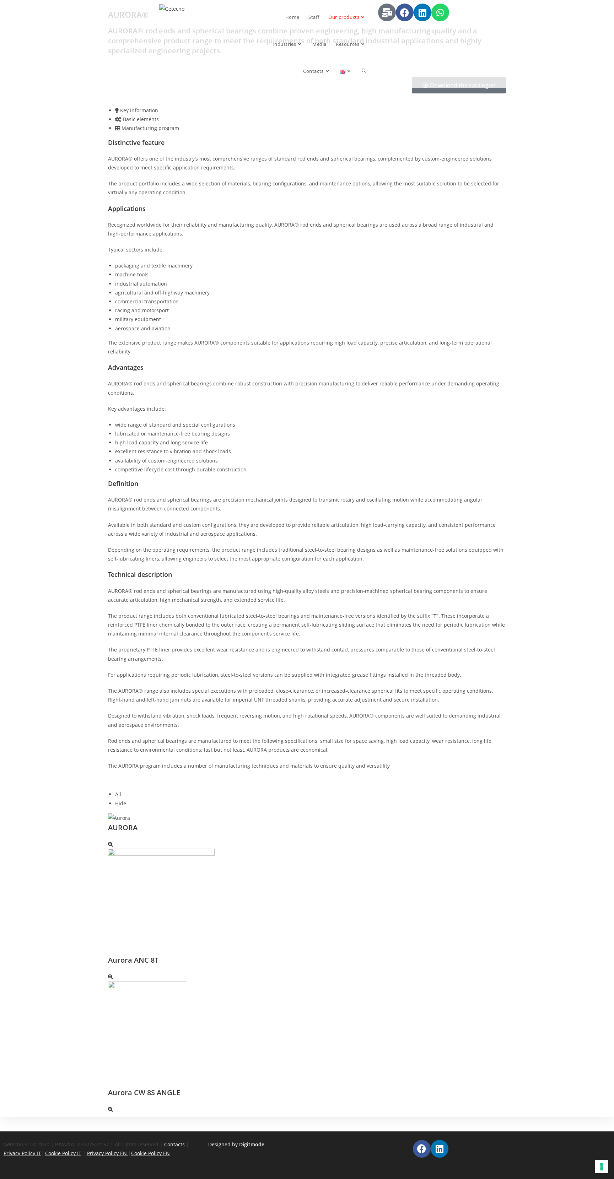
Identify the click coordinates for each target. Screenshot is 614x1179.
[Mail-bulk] (387, 12)
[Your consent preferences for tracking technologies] (601, 1166)
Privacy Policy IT (22, 1153)
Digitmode (251, 1144)
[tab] (310, 110)
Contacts (174, 1144)
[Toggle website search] (364, 71)
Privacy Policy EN (107, 1153)
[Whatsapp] (440, 12)
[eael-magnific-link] (110, 844)
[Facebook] (405, 12)
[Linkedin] (422, 12)
